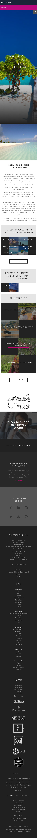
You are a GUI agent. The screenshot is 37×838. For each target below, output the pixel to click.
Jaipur (19, 593)
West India (18, 649)
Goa (18, 652)
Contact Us (18, 812)
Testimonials (18, 791)
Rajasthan (18, 600)
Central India (18, 661)
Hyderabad (18, 638)
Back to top (18, 403)
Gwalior (18, 665)
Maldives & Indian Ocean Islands (18, 572)
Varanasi (18, 670)
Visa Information (18, 803)
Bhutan (18, 574)
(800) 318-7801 (11, 445)
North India (18, 589)
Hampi (18, 636)
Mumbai (18, 656)
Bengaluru (18, 631)
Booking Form (18, 814)
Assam (18, 616)
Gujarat (18, 654)
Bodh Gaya (18, 618)
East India (18, 611)
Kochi (18, 642)
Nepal (18, 576)
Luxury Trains (18, 553)
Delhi (18, 591)
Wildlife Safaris (18, 544)
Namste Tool (18, 820)
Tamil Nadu (18, 645)
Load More (18, 261)
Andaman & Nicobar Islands (18, 614)
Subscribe (19, 480)
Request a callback (24, 445)
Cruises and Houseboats (18, 560)
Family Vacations (18, 549)
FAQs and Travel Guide (18, 801)
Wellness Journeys (18, 551)
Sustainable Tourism (18, 807)
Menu (3, 7)
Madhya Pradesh (18, 667)
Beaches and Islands (18, 558)
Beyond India (18, 696)
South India (18, 627)
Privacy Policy (18, 816)
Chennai (18, 634)
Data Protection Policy (18, 818)
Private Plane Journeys (18, 540)
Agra (18, 663)
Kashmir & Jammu (19, 598)
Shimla (18, 604)
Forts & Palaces (18, 542)
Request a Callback (18, 809)
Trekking (18, 555)
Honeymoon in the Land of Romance (18, 547)
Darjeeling (18, 620)
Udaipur (18, 606)
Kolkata (18, 622)
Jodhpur (18, 596)
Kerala (18, 640)
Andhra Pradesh (18, 629)
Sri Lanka (18, 570)
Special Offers (18, 805)
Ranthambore (18, 602)
